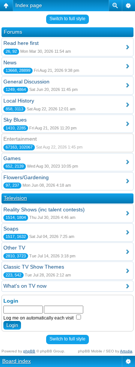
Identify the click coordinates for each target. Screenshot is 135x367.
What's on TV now (24, 286)
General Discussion (26, 82)
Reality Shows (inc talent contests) (44, 209)
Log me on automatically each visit (39, 318)
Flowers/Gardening (26, 177)
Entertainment (20, 139)
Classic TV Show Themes (33, 267)
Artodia (126, 351)
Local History (18, 101)
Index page (28, 5)
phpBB (29, 351)
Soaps (10, 229)
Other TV (14, 248)
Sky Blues (15, 120)
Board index (16, 361)
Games (12, 158)
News (9, 62)
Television (15, 198)
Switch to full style (68, 18)
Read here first (21, 43)
